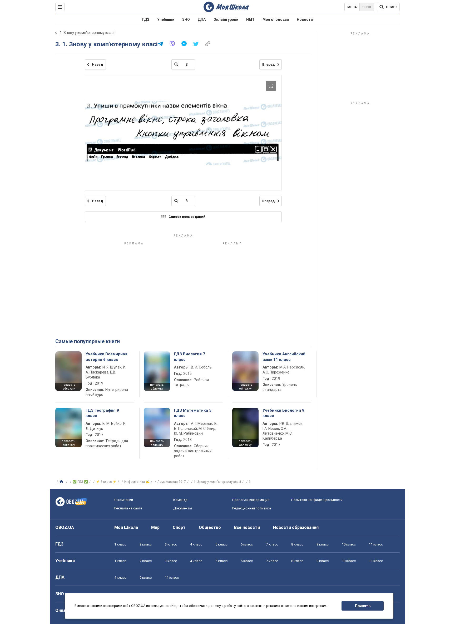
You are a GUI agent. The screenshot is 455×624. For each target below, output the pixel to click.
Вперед (268, 64)
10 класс (349, 544)
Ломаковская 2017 (171, 482)
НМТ (250, 19)
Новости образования (296, 527)
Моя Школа (126, 527)
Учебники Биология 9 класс (283, 413)
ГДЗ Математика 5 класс (192, 413)
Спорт (179, 527)
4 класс (196, 544)
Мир (155, 527)
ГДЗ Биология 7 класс (189, 357)
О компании (123, 500)
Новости (305, 19)
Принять (362, 606)
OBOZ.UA (64, 527)
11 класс (376, 544)
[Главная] (62, 482)
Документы (182, 508)
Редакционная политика (251, 508)
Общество (210, 527)
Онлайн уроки (226, 19)
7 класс (272, 544)
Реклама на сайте (128, 508)
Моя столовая (276, 19)
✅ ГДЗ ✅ (80, 482)
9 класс (322, 544)
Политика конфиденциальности (317, 500)
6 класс (247, 544)
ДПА (202, 19)
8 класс (297, 544)
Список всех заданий (187, 217)
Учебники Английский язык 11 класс (284, 357)
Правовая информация (250, 500)
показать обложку (68, 386)
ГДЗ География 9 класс (102, 413)
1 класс (120, 544)
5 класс (221, 544)
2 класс (146, 544)
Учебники (165, 19)
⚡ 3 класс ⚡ (106, 482)
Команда (180, 500)
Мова (352, 7)
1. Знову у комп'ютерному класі (87, 33)
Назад (97, 64)
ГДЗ (145, 19)
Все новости (247, 527)
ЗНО (186, 19)
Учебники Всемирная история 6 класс (106, 357)
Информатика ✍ (137, 482)
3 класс (171, 544)
